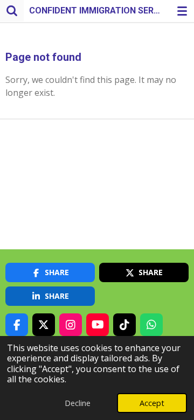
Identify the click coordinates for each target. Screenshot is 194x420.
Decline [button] (78, 403)
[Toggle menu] (182, 11)
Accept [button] (152, 403)
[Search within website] (12, 11)
